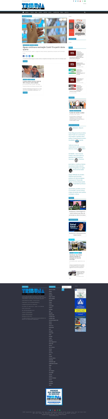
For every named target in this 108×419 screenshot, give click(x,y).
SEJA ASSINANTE (67, 413)
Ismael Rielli (51, 332)
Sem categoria (51, 370)
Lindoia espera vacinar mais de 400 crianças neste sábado (32, 82)
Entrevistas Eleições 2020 (53, 320)
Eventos (45, 12)
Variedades (51, 383)
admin (34, 51)
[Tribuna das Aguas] (23, 12)
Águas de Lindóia (26, 45)
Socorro (50, 379)
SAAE (50, 367)
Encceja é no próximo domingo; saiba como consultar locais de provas (80, 273)
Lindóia (29, 79)
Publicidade (51, 359)
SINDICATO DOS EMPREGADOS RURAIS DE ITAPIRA (80, 64)
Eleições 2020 (51, 314)
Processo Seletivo (52, 358)
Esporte (40, 12)
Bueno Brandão (52, 298)
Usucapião (51, 381)
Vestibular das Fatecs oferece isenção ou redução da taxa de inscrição (75, 257)
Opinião (50, 350)
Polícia (32, 12)
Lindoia (38, 84)
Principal (36, 45)
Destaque (31, 45)
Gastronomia (51, 327)
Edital (49, 12)
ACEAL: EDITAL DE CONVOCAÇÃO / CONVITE (79, 80)
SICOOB (50, 374)
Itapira (50, 334)
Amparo (50, 291)
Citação (50, 302)
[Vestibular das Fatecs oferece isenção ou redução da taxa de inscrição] (77, 242)
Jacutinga (50, 336)
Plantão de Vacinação (31, 86)
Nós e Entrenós (52, 347)
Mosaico (50, 345)
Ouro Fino (51, 352)
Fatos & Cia (51, 325)
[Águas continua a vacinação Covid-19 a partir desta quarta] (44, 19)
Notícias (50, 349)
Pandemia (45, 51)
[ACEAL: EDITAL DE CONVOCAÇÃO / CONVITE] (72, 78)
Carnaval (50, 300)
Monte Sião (51, 343)
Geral (36, 12)
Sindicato (71, 110)
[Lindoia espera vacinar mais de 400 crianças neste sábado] (33, 66)
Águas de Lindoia (40, 51)
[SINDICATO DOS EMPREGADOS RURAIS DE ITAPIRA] (72, 63)
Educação (76, 252)
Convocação (51, 305)
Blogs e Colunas (52, 296)
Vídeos (50, 385)
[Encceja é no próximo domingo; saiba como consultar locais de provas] (72, 271)
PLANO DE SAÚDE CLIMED (76, 113)
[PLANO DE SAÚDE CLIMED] (77, 100)
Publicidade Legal (52, 361)
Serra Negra (51, 372)
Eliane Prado (81, 261)
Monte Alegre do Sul (52, 341)
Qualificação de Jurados (53, 363)
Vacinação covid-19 (56, 51)
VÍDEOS (61, 12)
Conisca (50, 303)
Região (80, 252)
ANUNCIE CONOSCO (61, 413)
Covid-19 (50, 307)
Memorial (50, 340)
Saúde (50, 368)
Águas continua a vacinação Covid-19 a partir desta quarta (44, 48)
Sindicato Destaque (77, 110)
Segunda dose (50, 51)
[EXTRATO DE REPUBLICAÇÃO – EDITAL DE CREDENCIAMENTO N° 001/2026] (72, 69)
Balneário (50, 294)
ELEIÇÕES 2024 (56, 12)
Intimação (51, 331)
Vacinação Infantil (38, 86)
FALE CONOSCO (73, 413)
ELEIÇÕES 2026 (52, 318)
